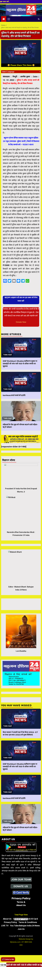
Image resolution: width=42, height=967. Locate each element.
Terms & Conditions (27, 922)
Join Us (21, 929)
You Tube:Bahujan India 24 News (25, 925)
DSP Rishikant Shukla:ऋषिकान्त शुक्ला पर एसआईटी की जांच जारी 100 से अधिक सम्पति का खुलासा (20, 363)
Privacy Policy (10, 922)
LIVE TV (5, 925)
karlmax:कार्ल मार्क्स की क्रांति (14, 395)
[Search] (38, 19)
